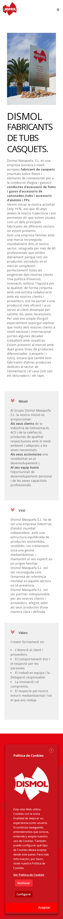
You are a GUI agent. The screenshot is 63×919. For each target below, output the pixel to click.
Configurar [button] (23, 894)
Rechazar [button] (24, 883)
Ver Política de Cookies (28, 875)
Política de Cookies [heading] (28, 755)
